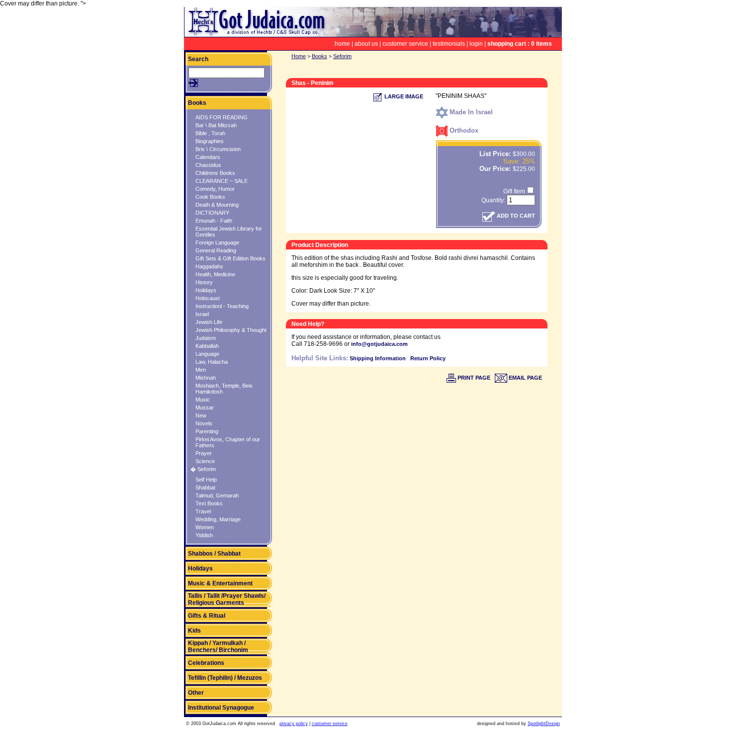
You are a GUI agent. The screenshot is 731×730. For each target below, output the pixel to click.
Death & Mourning (217, 205)
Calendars (207, 157)
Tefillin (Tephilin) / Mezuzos (225, 677)
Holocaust (207, 298)
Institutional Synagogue (221, 707)
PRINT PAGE (473, 378)
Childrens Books (215, 173)
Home (298, 56)
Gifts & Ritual (206, 615)
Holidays (205, 290)
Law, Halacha (211, 362)
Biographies (209, 141)
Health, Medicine (215, 274)
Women (204, 527)
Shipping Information (378, 358)
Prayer (203, 453)
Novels (203, 423)
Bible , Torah (210, 133)
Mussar (204, 407)
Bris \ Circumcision (218, 149)
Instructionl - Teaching (222, 306)
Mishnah (205, 378)
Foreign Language (217, 242)
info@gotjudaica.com (379, 344)
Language (207, 354)
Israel (202, 314)
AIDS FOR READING (221, 117)
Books (197, 102)
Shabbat (205, 487)
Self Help (206, 480)
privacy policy (293, 723)
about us (366, 43)
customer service (405, 43)
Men (200, 370)
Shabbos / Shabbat (214, 553)
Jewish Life (208, 322)
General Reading (215, 250)
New (200, 415)
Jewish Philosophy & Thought (231, 330)
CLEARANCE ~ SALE (221, 181)
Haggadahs (209, 266)
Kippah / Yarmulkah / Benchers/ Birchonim (218, 646)
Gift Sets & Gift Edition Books (230, 258)
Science (205, 461)
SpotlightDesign (544, 723)
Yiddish (204, 535)
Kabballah (207, 346)
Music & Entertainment (220, 583)
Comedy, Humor (215, 189)
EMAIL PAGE (524, 378)
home (342, 43)
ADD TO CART (515, 216)
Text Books (209, 503)
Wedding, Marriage (218, 519)
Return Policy (428, 358)
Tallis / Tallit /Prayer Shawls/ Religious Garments (227, 599)
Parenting (206, 431)
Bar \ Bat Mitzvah (216, 125)
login (476, 43)
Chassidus (208, 165)
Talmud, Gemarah (217, 495)
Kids (194, 630)
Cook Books (210, 197)
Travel (203, 511)
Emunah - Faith (213, 221)
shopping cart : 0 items (519, 43)
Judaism (205, 338)
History (204, 282)
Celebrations (206, 662)
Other (196, 692)
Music (202, 400)
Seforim (342, 56)
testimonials (449, 43)
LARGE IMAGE (403, 96)
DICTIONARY (212, 213)
